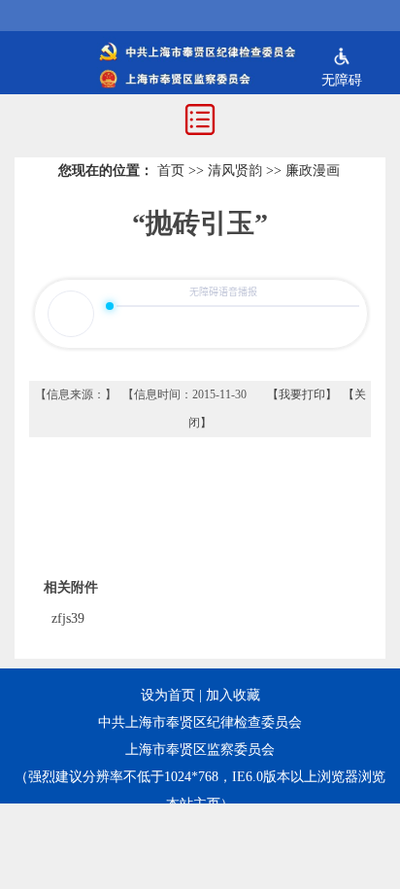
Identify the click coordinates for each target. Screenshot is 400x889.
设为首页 (168, 695)
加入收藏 (233, 695)
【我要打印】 (302, 394)
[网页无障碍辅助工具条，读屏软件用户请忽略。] (341, 58)
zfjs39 (67, 618)
